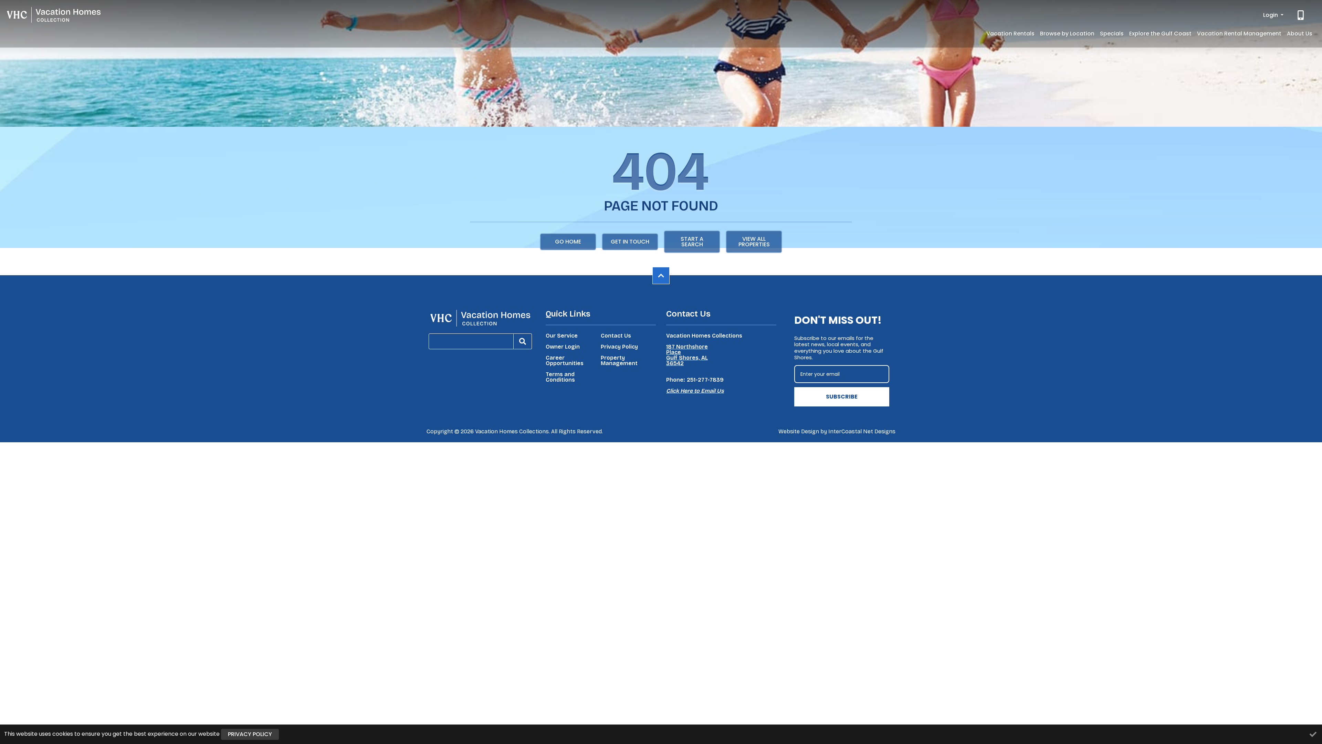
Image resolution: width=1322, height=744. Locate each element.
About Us (1299, 34)
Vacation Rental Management (1239, 34)
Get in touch (630, 242)
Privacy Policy (619, 347)
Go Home (568, 242)
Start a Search (692, 241)
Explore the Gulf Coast (1160, 34)
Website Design (798, 431)
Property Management (619, 360)
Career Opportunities (565, 360)
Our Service (562, 336)
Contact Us (616, 336)
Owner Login (563, 347)
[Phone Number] (1301, 15)
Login (1271, 15)
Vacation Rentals (1010, 34)
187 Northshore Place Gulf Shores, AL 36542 (687, 355)
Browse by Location (1067, 34)
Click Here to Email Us (695, 391)
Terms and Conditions (560, 377)
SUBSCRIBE (842, 397)
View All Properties (754, 241)
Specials (1112, 34)
